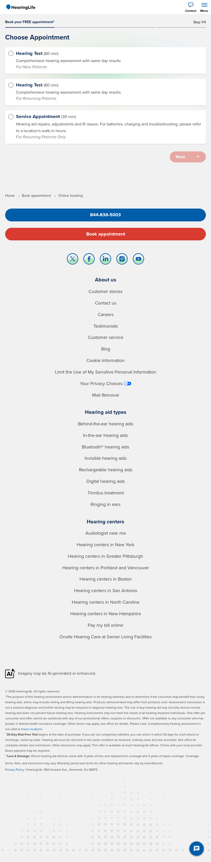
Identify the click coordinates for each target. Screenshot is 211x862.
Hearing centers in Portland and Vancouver (105, 567)
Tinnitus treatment (105, 492)
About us (105, 279)
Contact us (105, 303)
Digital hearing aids (105, 481)
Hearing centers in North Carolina (105, 602)
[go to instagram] (122, 260)
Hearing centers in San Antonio (105, 590)
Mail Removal (105, 395)
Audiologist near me (105, 533)
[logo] (20, 7)
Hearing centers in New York (105, 544)
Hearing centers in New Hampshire (105, 613)
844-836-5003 (105, 214)
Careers (105, 314)
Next (180, 156)
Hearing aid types (105, 412)
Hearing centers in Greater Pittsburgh (105, 556)
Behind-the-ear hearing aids (105, 423)
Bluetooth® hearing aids (105, 447)
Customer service (105, 337)
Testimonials (105, 326)
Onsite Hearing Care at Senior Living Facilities (105, 636)
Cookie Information (105, 360)
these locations (31, 729)
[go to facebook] (89, 260)
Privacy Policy (14, 769)
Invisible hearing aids (106, 458)
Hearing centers (105, 521)
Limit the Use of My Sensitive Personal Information (105, 372)
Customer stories (105, 291)
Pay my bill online (105, 625)
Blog (105, 349)
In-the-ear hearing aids (105, 435)
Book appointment (105, 234)
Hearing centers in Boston (106, 579)
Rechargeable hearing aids (105, 469)
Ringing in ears (105, 504)
